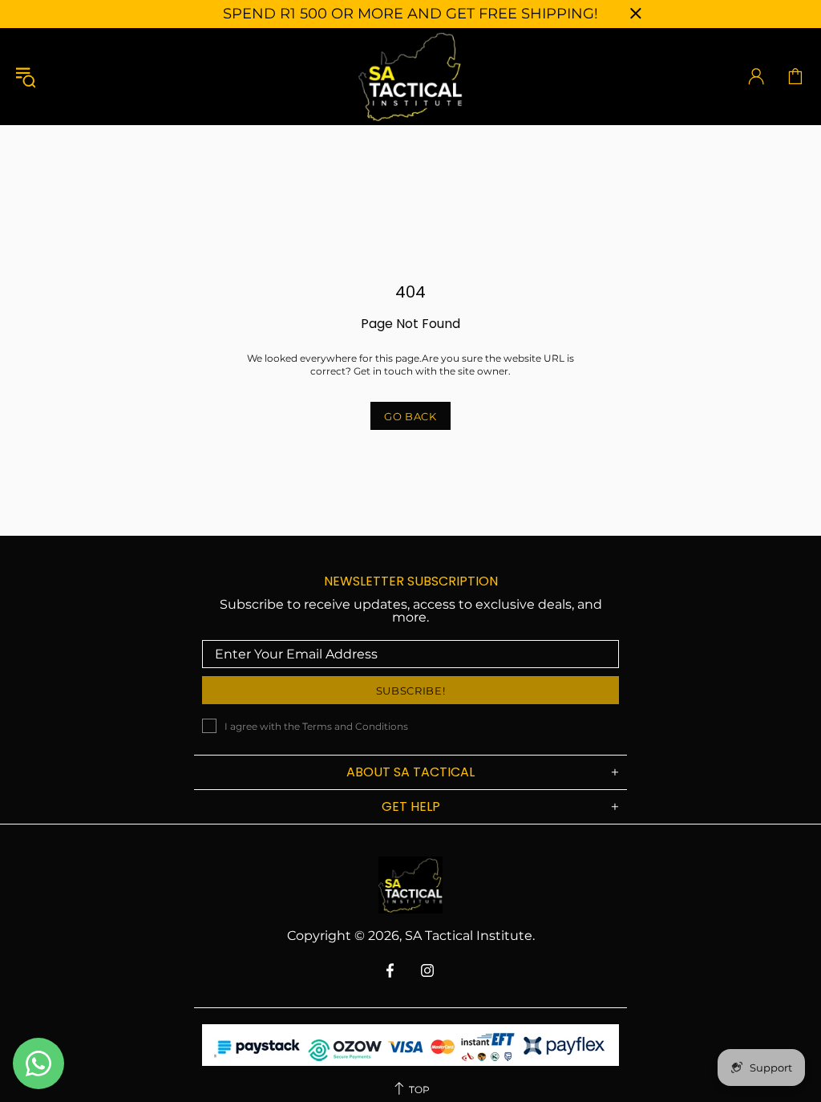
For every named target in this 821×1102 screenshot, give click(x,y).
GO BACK (410, 416)
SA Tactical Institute (410, 76)
